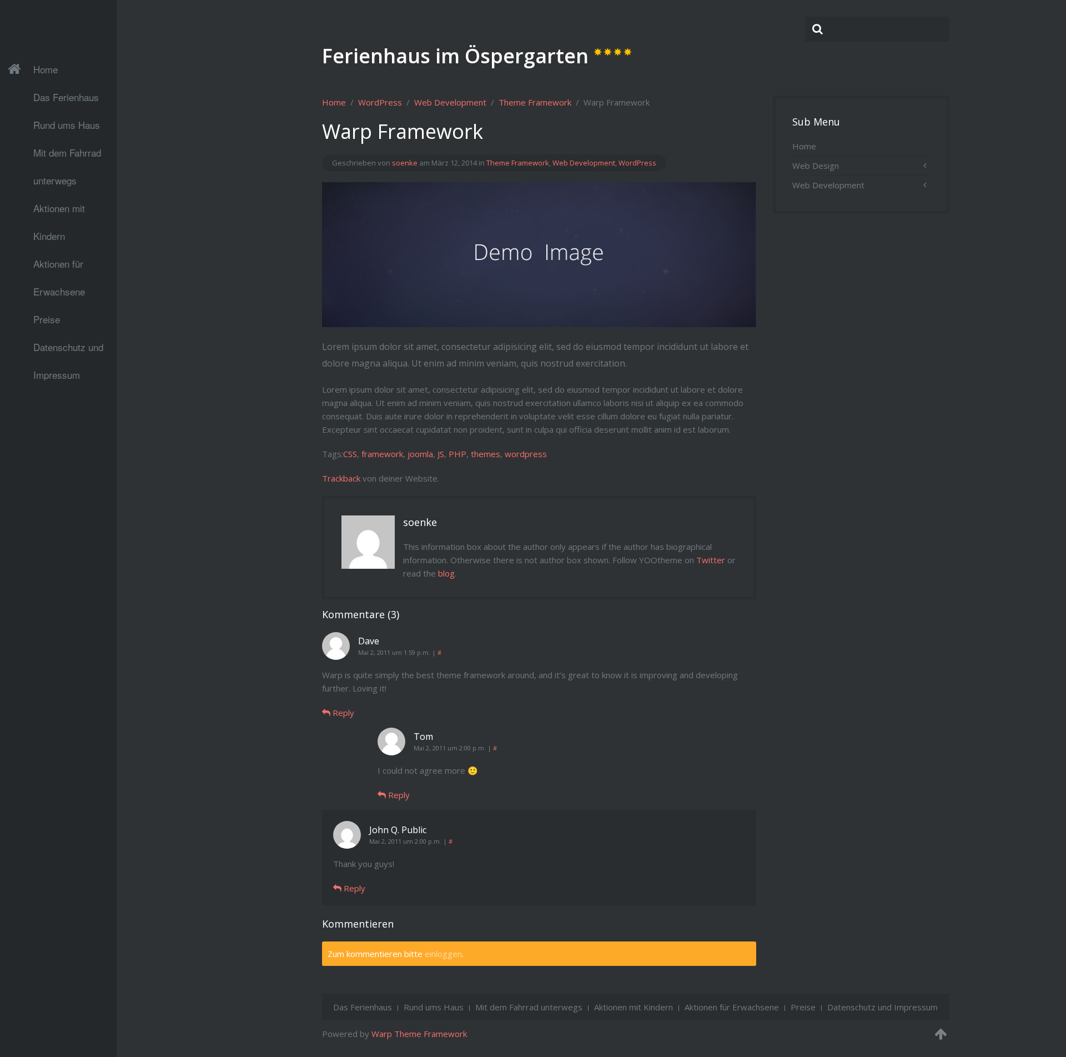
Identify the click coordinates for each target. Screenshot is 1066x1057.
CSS (350, 453)
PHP (457, 453)
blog (446, 573)
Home (45, 69)
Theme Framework (535, 102)
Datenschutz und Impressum (68, 350)
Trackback (341, 478)
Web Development (450, 102)
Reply (342, 712)
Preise (46, 319)
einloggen (443, 953)
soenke (405, 163)
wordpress (526, 453)
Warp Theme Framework (419, 1033)
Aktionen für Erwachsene (59, 267)
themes (485, 453)
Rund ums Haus (66, 125)
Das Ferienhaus (66, 97)
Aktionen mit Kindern (59, 211)
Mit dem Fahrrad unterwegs (67, 156)
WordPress (380, 102)
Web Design (815, 165)
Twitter (710, 559)
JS (441, 453)
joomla (420, 453)
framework (382, 453)
